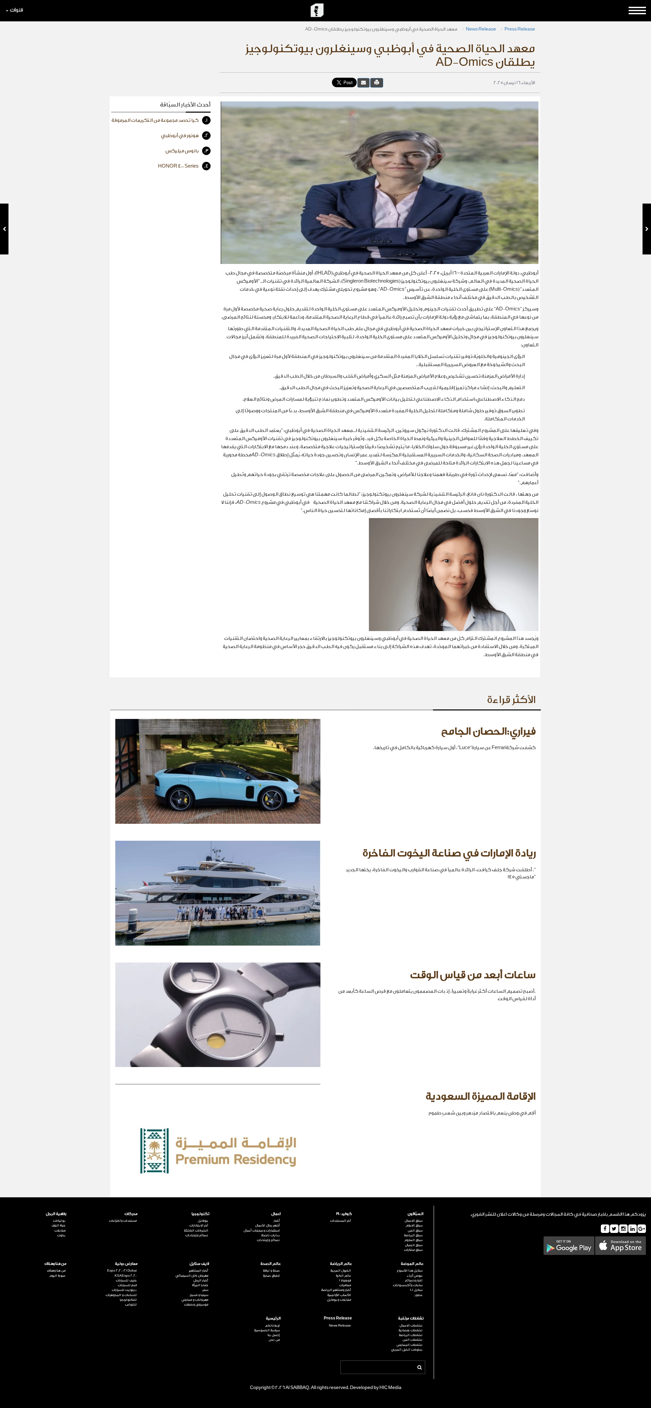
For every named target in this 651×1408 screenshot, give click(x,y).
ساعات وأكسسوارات (407, 1285)
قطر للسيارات (127, 1285)
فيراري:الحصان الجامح (488, 731)
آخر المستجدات (340, 1220)
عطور (418, 1295)
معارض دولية (126, 1263)
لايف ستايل (199, 1263)
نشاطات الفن (412, 1340)
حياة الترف (58, 1225)
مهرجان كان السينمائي (191, 1275)
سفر (205, 1290)
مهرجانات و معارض (195, 1299)
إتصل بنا (274, 1335)
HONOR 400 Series (183, 166)
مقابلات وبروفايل (339, 1299)
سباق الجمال (413, 1245)
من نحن (274, 1340)
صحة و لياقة (271, 1270)
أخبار (277, 1220)
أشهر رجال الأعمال (267, 1225)
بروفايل (203, 1220)
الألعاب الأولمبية (339, 1295)
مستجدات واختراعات (123, 1220)
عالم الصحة (270, 1263)
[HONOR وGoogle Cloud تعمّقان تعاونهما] (647, 229)
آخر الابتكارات (198, 1225)
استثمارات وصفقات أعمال (261, 1230)
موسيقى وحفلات (196, 1304)
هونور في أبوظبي (185, 135)
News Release (481, 29)
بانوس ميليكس (187, 151)
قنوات (16, 10)
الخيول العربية (340, 1270)
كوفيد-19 (344, 1214)
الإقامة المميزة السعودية (481, 1096)
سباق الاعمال (413, 1220)
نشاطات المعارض (409, 1345)
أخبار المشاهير (198, 1270)
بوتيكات (59, 1220)
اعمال (276, 1214)
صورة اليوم (57, 1275)
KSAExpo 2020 (126, 1275)
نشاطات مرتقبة (410, 1318)
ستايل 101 (416, 1290)
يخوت (61, 1235)
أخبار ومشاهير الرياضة (336, 1290)
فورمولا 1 (345, 1280)
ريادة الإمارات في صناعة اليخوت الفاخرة (449, 853)
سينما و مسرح (199, 1295)
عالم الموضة (412, 1263)
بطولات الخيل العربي (406, 1349)
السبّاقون (415, 1214)
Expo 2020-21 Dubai (122, 1270)
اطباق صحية (271, 1275)
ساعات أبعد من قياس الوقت (473, 975)
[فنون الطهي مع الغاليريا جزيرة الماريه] (4, 229)
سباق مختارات (413, 1250)
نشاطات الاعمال (410, 1325)
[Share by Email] (363, 82)
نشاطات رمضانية (410, 1330)
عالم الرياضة (341, 1263)
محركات (131, 1214)
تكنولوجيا (200, 1214)
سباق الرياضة (413, 1235)
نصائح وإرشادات (268, 1240)
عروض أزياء (414, 1275)
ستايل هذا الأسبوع (409, 1270)
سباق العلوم (413, 1240)
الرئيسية (273, 1318)
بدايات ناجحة (270, 1235)
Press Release (520, 29)
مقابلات (59, 1230)
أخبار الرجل (200, 1280)
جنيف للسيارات (126, 1280)
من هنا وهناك (55, 1263)
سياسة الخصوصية (267, 1330)
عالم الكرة (343, 1275)
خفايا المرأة (200, 1285)
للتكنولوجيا (128, 1299)
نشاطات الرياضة (410, 1335)
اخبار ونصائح (413, 1280)
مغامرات (345, 1285)
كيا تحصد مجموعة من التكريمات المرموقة (160, 120)
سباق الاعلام (414, 1225)
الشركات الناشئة (196, 1230)
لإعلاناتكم (272, 1325)
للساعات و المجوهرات (121, 1295)
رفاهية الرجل (56, 1214)
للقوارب (131, 1304)
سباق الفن (415, 1230)
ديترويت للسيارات (124, 1290)
